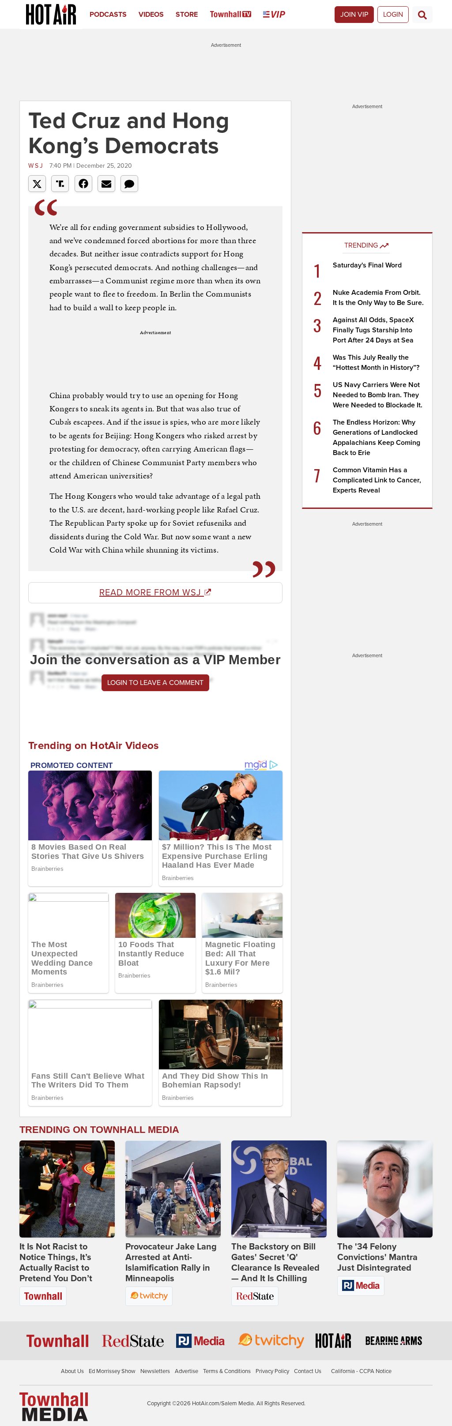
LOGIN (393, 14)
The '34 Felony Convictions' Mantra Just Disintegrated (377, 1257)
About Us (72, 1371)
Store (187, 14)
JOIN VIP (354, 14)
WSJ (37, 165)
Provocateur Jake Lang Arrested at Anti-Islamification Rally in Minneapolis (171, 1263)
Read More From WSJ (151, 592)
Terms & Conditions (227, 1371)
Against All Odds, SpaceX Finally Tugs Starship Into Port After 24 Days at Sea (373, 330)
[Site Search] (422, 14)
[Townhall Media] (53, 1406)
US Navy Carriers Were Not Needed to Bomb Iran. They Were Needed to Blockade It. (377, 395)
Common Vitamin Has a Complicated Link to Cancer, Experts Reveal (377, 480)
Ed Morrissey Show (112, 1371)
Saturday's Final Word (367, 265)
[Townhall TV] (237, 14)
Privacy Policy (272, 1371)
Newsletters (155, 1371)
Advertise (186, 1371)
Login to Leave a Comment (155, 682)
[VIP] (280, 14)
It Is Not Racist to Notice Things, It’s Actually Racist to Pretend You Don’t (55, 1263)
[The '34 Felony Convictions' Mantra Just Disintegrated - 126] (385, 1189)
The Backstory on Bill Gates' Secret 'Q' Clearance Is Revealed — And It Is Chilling (275, 1263)
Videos (151, 14)
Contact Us (307, 1371)
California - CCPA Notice (361, 1371)
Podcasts (108, 14)
